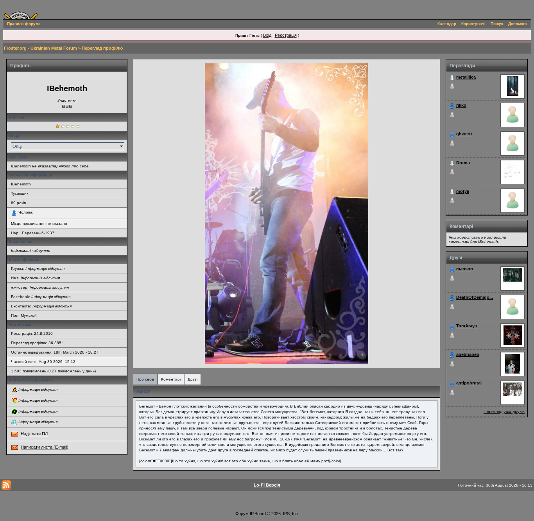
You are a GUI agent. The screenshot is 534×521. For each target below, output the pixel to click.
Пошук (497, 24)
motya (462, 191)
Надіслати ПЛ (34, 433)
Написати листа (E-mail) (44, 447)
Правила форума (24, 24)
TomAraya (466, 325)
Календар (446, 24)
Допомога (517, 24)
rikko (461, 105)
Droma (463, 162)
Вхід (267, 35)
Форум (242, 513)
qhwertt (464, 133)
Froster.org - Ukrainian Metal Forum (40, 48)
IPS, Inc (290, 513)
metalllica (466, 77)
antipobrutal (469, 383)
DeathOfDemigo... (474, 297)
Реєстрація (286, 35)
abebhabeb (467, 354)
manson (464, 268)
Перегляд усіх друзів (504, 411)
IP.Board (258, 513)
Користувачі (473, 24)
